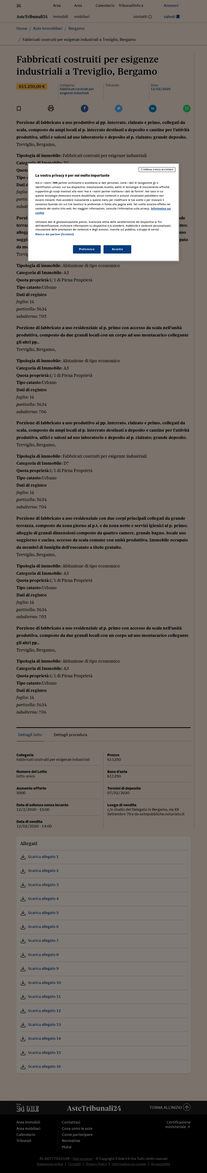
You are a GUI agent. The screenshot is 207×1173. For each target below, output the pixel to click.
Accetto (117, 249)
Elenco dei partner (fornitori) (54, 234)
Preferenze (87, 249)
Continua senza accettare (157, 169)
